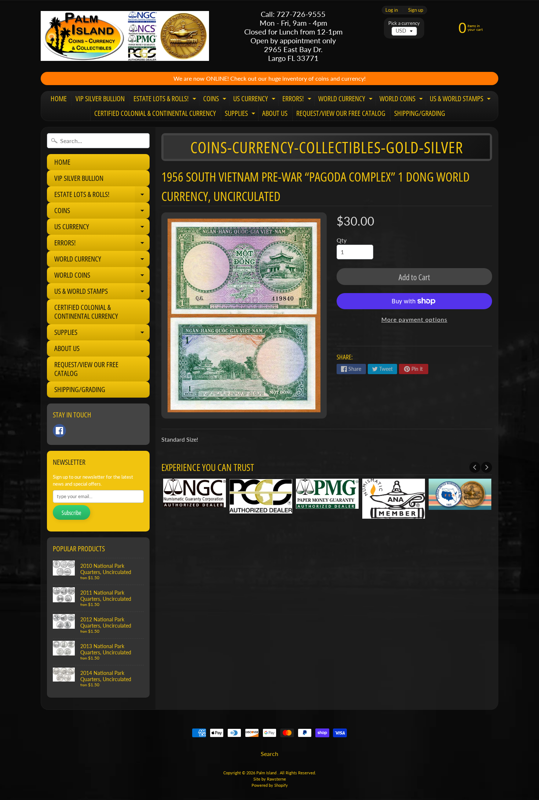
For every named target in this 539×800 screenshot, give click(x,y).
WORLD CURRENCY (346, 100)
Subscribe (71, 513)
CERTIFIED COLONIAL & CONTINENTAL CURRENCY (155, 113)
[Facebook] (59, 430)
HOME (59, 98)
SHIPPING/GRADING (419, 113)
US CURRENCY (255, 100)
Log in (391, 10)
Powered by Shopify (270, 785)
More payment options (414, 319)
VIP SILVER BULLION (100, 98)
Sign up (415, 10)
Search (269, 753)
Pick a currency (404, 23)
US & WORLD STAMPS (461, 100)
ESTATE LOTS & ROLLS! (165, 100)
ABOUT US (274, 113)
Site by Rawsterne (269, 779)
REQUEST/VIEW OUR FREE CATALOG (340, 113)
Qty (341, 240)
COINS (215, 100)
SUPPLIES (241, 114)
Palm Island (267, 772)
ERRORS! (297, 100)
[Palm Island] (125, 36)
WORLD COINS (402, 100)
